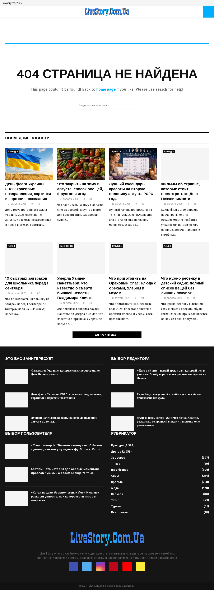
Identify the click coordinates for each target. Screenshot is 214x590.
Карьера (117, 494)
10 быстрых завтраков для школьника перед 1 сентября (26, 283)
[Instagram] (100, 566)
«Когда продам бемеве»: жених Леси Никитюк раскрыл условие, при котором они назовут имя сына (65, 496)
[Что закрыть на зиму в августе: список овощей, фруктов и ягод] (81, 164)
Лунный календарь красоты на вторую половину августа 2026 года (131, 191)
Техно (115, 500)
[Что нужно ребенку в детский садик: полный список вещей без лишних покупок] (185, 258)
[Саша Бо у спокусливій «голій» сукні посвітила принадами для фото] (122, 399)
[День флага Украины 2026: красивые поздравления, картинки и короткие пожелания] (29, 164)
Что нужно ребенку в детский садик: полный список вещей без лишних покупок (182, 285)
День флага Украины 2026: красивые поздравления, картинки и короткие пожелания (28, 191)
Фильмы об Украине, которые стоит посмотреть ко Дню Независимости (180, 191)
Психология (119, 512)
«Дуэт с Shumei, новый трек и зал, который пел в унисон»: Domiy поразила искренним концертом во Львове (171, 374)
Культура (13, 151)
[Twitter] (87, 566)
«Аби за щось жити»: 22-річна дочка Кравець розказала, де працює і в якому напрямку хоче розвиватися (168, 421)
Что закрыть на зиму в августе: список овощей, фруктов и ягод (80, 189)
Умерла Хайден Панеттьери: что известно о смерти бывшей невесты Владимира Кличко (75, 288)
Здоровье (118, 457)
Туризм (116, 506)
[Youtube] (127, 566)
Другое (116, 451)
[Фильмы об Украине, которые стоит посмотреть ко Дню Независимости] (185, 164)
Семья (11, 246)
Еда (62, 151)
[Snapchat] (140, 566)
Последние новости (27, 138)
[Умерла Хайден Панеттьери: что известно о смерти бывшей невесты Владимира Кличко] (81, 258)
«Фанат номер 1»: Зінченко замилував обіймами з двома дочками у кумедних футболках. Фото (66, 447)
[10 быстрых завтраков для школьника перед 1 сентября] (29, 258)
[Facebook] (73, 566)
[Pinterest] (113, 566)
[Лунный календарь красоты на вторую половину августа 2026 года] (133, 164)
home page (106, 89)
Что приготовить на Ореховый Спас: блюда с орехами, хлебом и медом (132, 285)
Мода (115, 488)
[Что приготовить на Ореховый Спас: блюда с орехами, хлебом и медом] (133, 258)
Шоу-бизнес (66, 246)
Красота (116, 151)
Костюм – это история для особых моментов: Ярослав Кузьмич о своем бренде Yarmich (65, 471)
